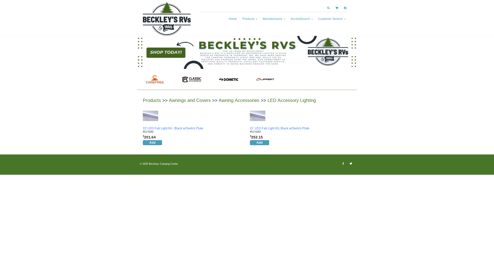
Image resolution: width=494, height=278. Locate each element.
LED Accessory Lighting (291, 100)
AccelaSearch (300, 18)
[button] (328, 8)
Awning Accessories (239, 100)
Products (248, 18)
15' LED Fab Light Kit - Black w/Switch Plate (173, 128)
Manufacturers (272, 18)
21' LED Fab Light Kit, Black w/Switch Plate (279, 128)
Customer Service (330, 18)
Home (233, 18)
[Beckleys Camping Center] (167, 19)
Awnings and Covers (190, 100)
